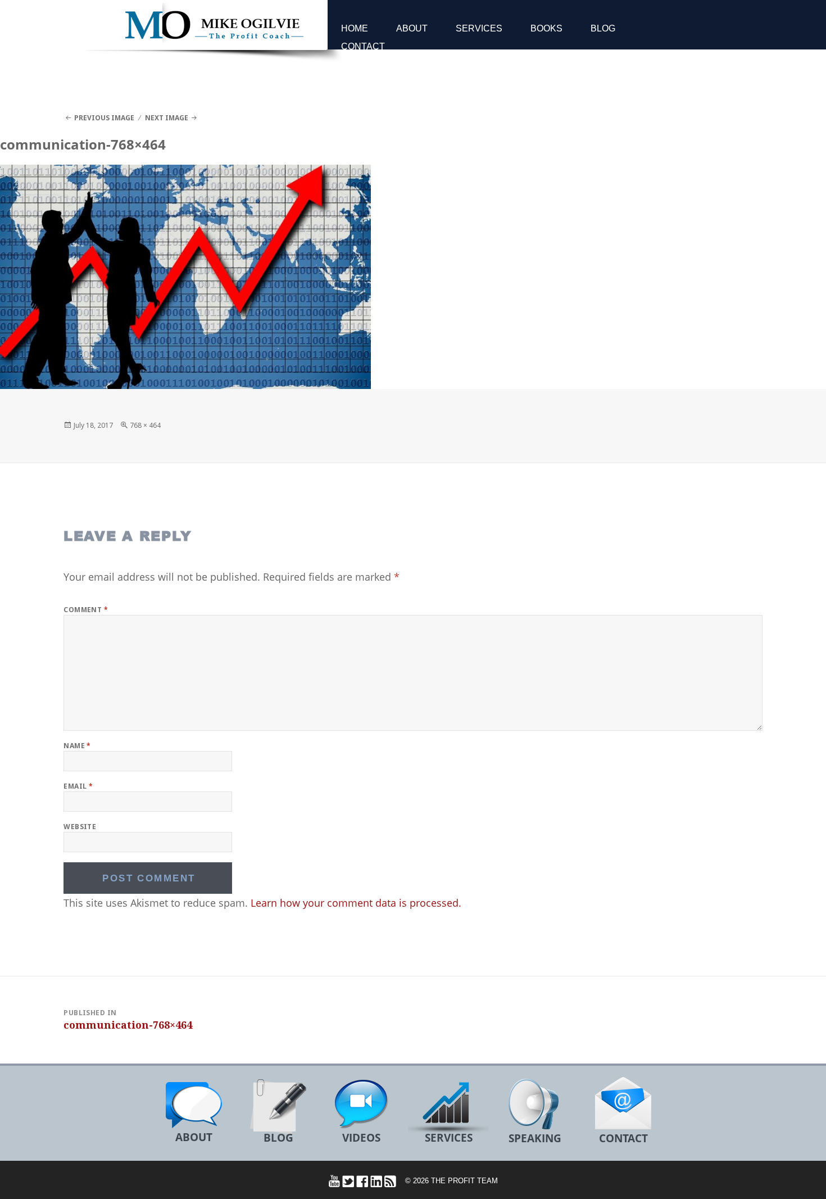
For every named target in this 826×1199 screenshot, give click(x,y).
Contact (363, 46)
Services (479, 28)
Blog (603, 28)
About (412, 28)
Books (546, 28)
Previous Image (104, 118)
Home (354, 28)
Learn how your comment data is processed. (356, 903)
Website (79, 826)
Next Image (166, 118)
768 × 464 (145, 425)
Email (78, 786)
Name (77, 745)
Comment (85, 609)
